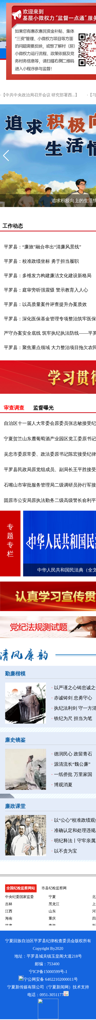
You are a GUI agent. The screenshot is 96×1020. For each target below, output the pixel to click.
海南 (8, 918)
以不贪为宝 (65, 851)
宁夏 (52, 897)
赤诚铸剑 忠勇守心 (73, 697)
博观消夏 (63, 784)
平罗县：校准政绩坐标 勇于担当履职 (41, 261)
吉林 (8, 904)
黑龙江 (54, 904)
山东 (52, 911)
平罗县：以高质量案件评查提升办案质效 (45, 304)
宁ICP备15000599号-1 (48, 971)
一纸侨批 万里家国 (73, 774)
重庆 (52, 918)
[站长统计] (66, 995)
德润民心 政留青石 (73, 753)
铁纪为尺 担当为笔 (73, 718)
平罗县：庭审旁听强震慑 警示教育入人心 (46, 290)
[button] (6, 155)
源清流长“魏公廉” (72, 764)
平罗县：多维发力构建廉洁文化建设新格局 (47, 275)
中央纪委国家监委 (19, 897)
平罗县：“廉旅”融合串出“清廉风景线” (42, 246)
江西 (8, 911)
